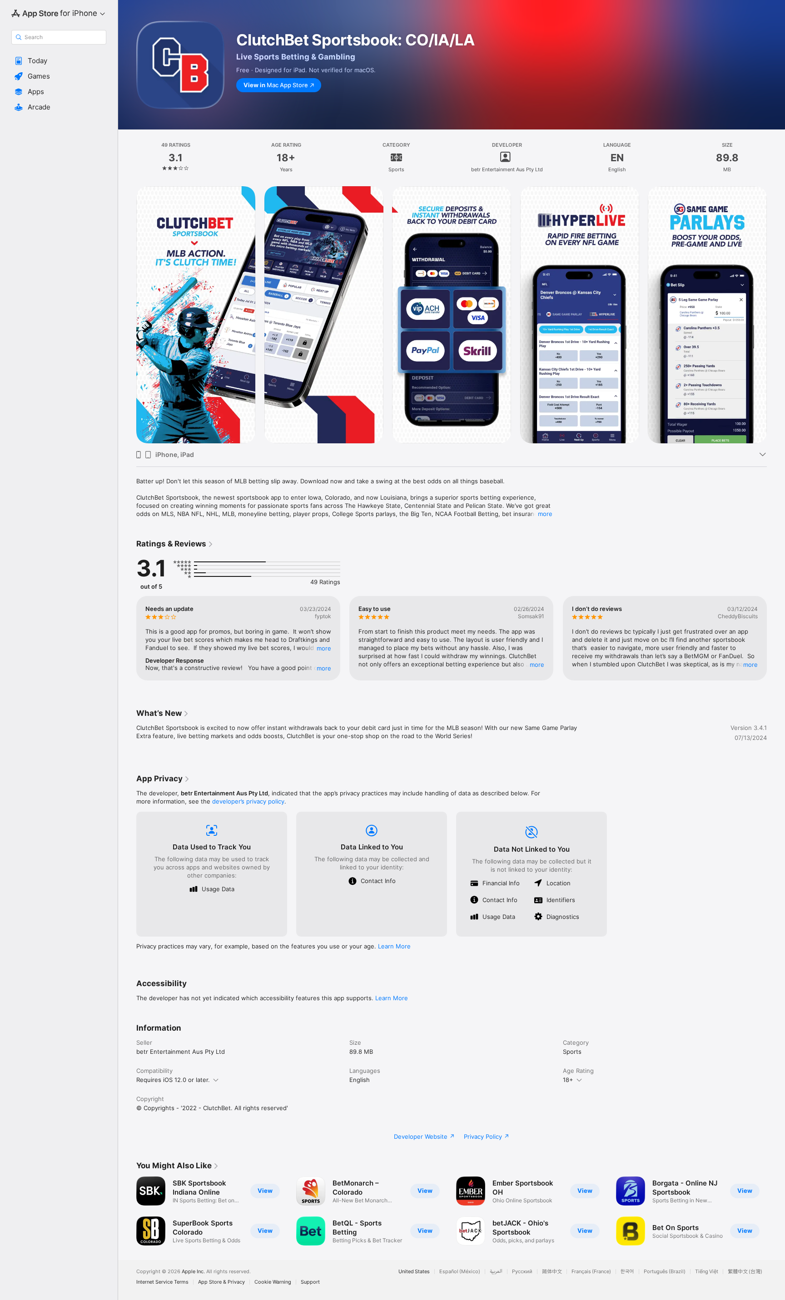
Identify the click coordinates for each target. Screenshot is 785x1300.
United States (414, 1271)
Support (310, 1282)
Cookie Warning (272, 1282)
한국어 (627, 1271)
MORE (324, 648)
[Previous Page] (127, 314)
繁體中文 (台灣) (745, 1271)
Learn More (394, 946)
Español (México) (459, 1271)
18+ (568, 1079)
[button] (59, 61)
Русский (522, 1271)
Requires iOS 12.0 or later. (173, 1079)
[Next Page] (776, 314)
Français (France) (591, 1271)
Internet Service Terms (162, 1282)
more (545, 513)
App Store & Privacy (221, 1282)
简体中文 (552, 1271)
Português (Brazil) (665, 1271)
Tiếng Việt (706, 1271)
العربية (496, 1271)
